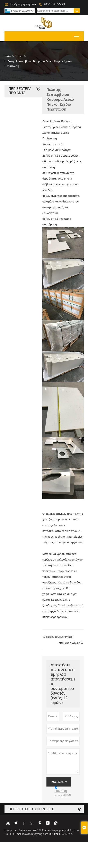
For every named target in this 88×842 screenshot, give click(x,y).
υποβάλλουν (59, 781)
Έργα (19, 56)
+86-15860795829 (54, 4)
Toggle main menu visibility (77, 36)
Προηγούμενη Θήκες (57, 636)
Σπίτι (8, 56)
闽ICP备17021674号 (61, 833)
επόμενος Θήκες (69, 642)
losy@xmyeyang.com (23, 4)
